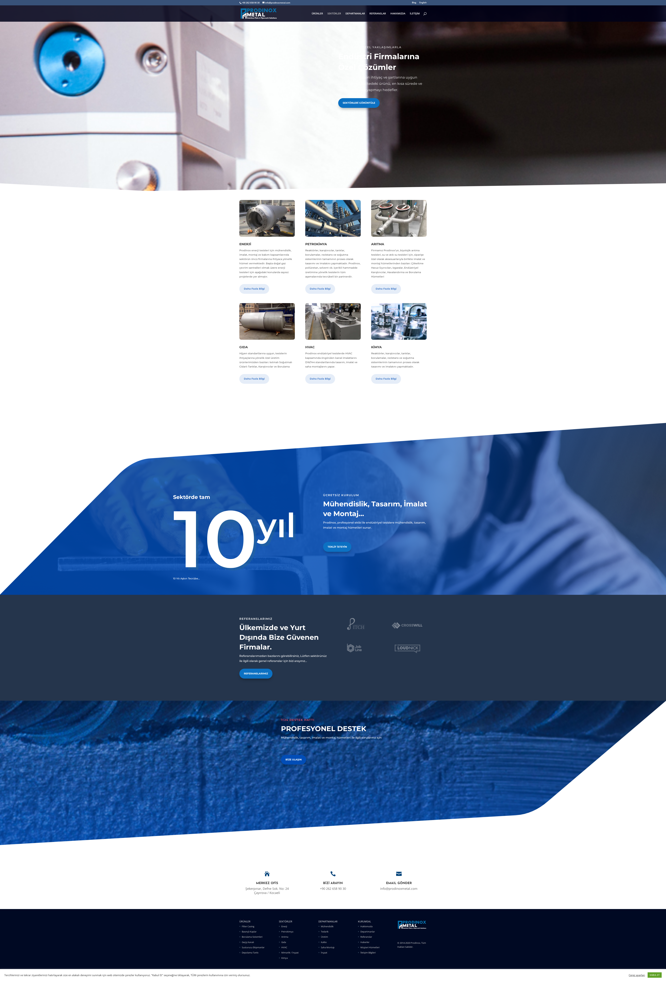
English (423, 3)
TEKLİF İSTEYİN (337, 546)
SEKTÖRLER (334, 13)
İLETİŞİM (415, 13)
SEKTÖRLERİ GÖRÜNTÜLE (359, 102)
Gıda (283, 942)
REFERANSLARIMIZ (256, 673)
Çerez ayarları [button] (637, 975)
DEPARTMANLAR (355, 13)
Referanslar (366, 936)
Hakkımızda (366, 926)
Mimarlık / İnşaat (290, 952)
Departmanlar (367, 931)
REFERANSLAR (377, 13)
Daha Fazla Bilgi (254, 288)
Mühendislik (327, 926)
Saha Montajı (327, 947)
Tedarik (324, 931)
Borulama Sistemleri (252, 936)
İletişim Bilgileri (368, 952)
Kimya (284, 957)
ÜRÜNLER (317, 13)
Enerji (284, 926)
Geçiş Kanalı (248, 942)
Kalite (324, 942)
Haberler (364, 942)
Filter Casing (248, 926)
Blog (414, 3)
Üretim (324, 936)
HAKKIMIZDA (397, 13)
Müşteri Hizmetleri (369, 947)
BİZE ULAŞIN (293, 759)
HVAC (284, 947)
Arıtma (284, 936)
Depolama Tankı (250, 952)
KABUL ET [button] (655, 974)
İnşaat (324, 952)
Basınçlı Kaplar (249, 931)
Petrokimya (287, 931)
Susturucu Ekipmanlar (253, 947)
